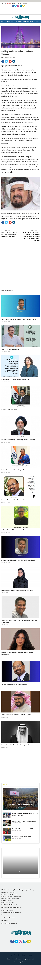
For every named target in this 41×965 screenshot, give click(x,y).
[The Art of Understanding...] (20, 336)
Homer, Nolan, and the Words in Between (15, 500)
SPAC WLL (24, 962)
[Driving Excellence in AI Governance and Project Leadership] (20, 639)
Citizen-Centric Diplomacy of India (13, 530)
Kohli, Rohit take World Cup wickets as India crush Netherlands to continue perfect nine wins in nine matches (31, 236)
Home (13, 3)
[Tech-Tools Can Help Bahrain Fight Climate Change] (20, 306)
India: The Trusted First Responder (13, 470)
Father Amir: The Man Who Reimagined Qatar (16, 745)
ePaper (9, 3)
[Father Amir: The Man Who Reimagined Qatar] (20, 732)
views (2, 57)
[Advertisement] (20, 263)
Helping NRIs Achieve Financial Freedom (15, 379)
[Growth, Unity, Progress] (20, 396)
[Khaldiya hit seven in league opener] (7, 839)
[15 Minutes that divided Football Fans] (20, 671)
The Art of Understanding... (10, 349)
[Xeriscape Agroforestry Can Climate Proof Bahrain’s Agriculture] (20, 607)
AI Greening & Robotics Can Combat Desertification (18, 560)
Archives (18, 3)
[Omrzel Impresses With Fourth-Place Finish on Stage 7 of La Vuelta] (7, 816)
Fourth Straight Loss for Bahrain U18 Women (24, 829)
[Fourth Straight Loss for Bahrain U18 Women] (7, 831)
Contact (30, 955)
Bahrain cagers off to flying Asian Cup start (24, 821)
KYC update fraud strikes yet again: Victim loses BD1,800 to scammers (9, 234)
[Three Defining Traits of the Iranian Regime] (20, 701)
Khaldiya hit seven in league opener (21, 836)
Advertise (24, 3)
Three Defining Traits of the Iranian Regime (16, 715)
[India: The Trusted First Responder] (20, 457)
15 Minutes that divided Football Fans (14, 684)
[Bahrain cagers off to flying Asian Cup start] (7, 823)
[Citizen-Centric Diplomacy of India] (20, 517)
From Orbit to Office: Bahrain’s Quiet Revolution (17, 590)
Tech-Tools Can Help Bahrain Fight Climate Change (18, 319)
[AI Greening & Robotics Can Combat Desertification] (20, 547)
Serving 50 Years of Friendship (20, 804)
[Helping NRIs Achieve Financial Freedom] (20, 366)
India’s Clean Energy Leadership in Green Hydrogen (18, 440)
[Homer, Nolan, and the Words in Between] (20, 487)
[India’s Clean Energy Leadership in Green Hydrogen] (20, 426)
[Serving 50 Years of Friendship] (20, 799)
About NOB (17, 955)
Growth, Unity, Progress (9, 409)
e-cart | (4, 3)
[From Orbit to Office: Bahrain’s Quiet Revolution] (20, 577)
